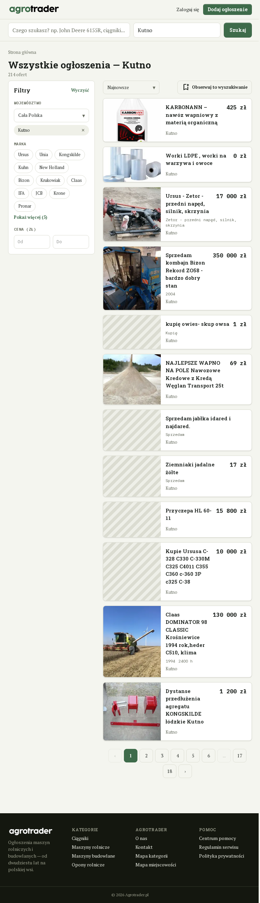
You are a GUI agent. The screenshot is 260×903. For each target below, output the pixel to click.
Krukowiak (50, 180)
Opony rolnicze (88, 864)
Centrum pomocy (217, 838)
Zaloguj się (187, 9)
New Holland (51, 167)
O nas (141, 838)
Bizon (23, 180)
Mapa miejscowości (155, 864)
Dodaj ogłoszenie (227, 9)
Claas (76, 180)
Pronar (24, 206)
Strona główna (22, 52)
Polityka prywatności (221, 856)
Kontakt (144, 847)
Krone (59, 193)
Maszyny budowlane (93, 856)
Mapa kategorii (151, 856)
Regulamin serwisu (218, 847)
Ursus (23, 155)
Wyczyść (80, 90)
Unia (44, 155)
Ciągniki (80, 838)
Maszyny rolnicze (91, 847)
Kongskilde (70, 155)
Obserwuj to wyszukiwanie (214, 87)
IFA (21, 193)
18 (169, 771)
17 (239, 756)
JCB (39, 193)
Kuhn (23, 167)
